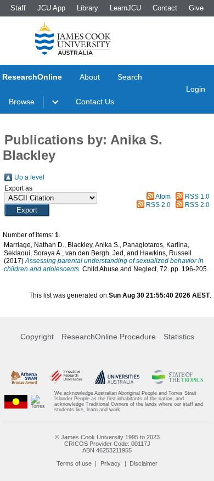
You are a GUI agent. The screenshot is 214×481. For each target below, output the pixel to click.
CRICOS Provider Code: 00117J (107, 443)
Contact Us (95, 101)
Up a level (29, 177)
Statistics (179, 336)
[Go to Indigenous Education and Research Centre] (16, 401)
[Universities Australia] (117, 376)
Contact (165, 8)
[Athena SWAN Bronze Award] (24, 376)
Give (196, 8)
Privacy (110, 463)
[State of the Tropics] (177, 376)
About (90, 76)
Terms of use (74, 463)
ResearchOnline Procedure (108, 336)
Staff (18, 8)
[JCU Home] (73, 38)
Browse (22, 101)
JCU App (51, 8)
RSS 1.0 (197, 196)
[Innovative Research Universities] (65, 376)
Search (129, 76)
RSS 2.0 (158, 205)
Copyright (37, 336)
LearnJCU (125, 8)
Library (87, 8)
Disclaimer (143, 463)
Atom (163, 196)
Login (195, 89)
